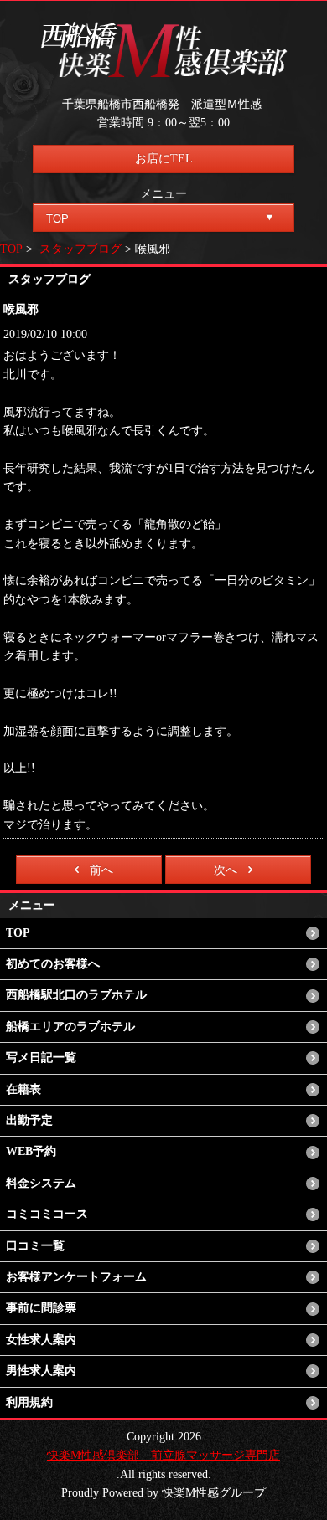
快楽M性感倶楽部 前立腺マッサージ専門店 (163, 1455)
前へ (101, 870)
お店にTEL (164, 158)
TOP (11, 249)
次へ (225, 870)
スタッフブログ (80, 249)
